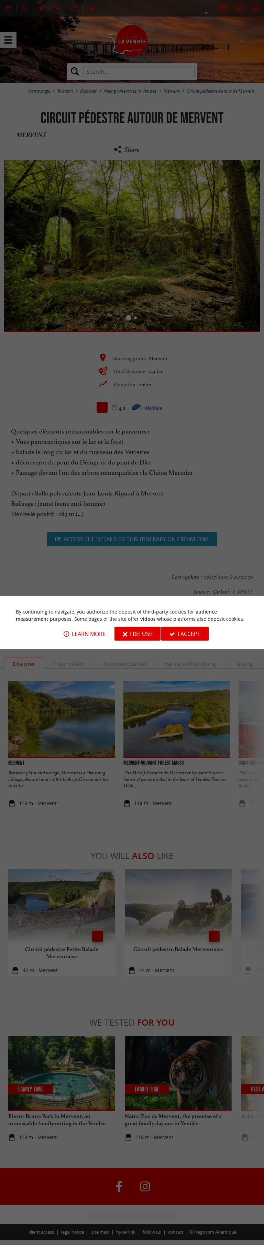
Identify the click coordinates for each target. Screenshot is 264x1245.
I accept (189, 633)
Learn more (89, 633)
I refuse (141, 633)
